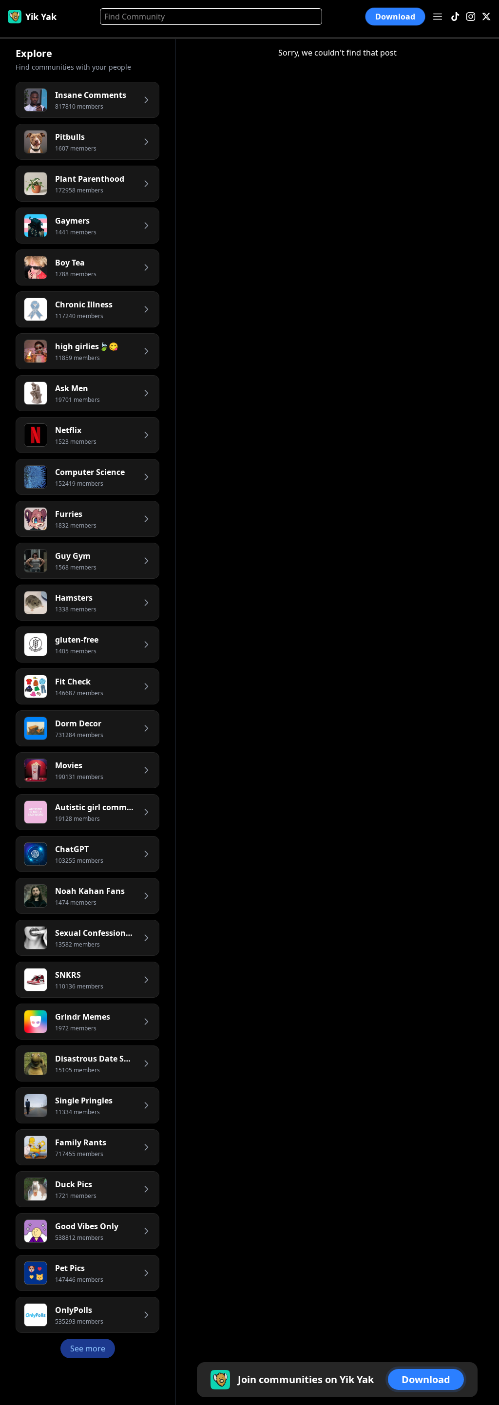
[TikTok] (455, 16)
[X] (486, 16)
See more (87, 1348)
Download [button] (395, 16)
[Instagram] (471, 16)
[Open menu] (437, 16)
